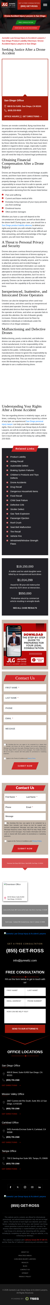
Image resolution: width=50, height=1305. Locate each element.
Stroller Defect (17, 509)
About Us (25, 1252)
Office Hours (11, 116)
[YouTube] (32, 1187)
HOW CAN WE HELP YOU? (17, 1012)
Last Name (11, 698)
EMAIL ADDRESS (14, 1001)
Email (9, 718)
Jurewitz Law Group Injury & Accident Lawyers (28, 1290)
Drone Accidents (18, 482)
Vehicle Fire (16, 536)
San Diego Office (11, 1065)
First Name (12, 688)
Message (10, 729)
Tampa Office (9, 1151)
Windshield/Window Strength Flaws (24, 542)
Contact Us (25, 1269)
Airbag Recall (16, 461)
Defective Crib (17, 505)
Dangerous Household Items (24, 491)
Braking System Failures (22, 470)
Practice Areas (25, 1255)
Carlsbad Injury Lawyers (25, 1259)
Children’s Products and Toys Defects (24, 476)
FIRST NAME (12, 990)
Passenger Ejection (19, 518)
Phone (8, 708)
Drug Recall (16, 487)
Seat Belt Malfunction (20, 527)
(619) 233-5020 (14, 110)
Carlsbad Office (10, 1122)
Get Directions (31, 116)
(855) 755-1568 (12, 1080)
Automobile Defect (19, 466)
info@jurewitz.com (25, 960)
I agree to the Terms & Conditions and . (21, 758)
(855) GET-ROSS (29, 6)
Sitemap (25, 1273)
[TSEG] (25, 1298)
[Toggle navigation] (45, 5)
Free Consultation (26, 22)
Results (25, 1262)
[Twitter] (18, 1187)
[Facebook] (10, 1187)
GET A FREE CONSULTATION (29, 3)
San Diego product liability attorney (17, 225)
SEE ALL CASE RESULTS (25, 608)
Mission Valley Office (13, 1094)
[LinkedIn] (40, 1187)
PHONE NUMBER (34, 1001)
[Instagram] (25, 1187)
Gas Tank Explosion (20, 514)
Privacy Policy (31, 758)
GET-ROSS (25, 1206)
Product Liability (18, 457)
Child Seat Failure (19, 500)
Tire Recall (15, 531)
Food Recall (16, 496)
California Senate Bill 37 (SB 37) (36, 1240)
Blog (25, 1266)
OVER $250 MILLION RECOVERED (26, 28)
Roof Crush (15, 522)
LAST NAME (32, 990)
